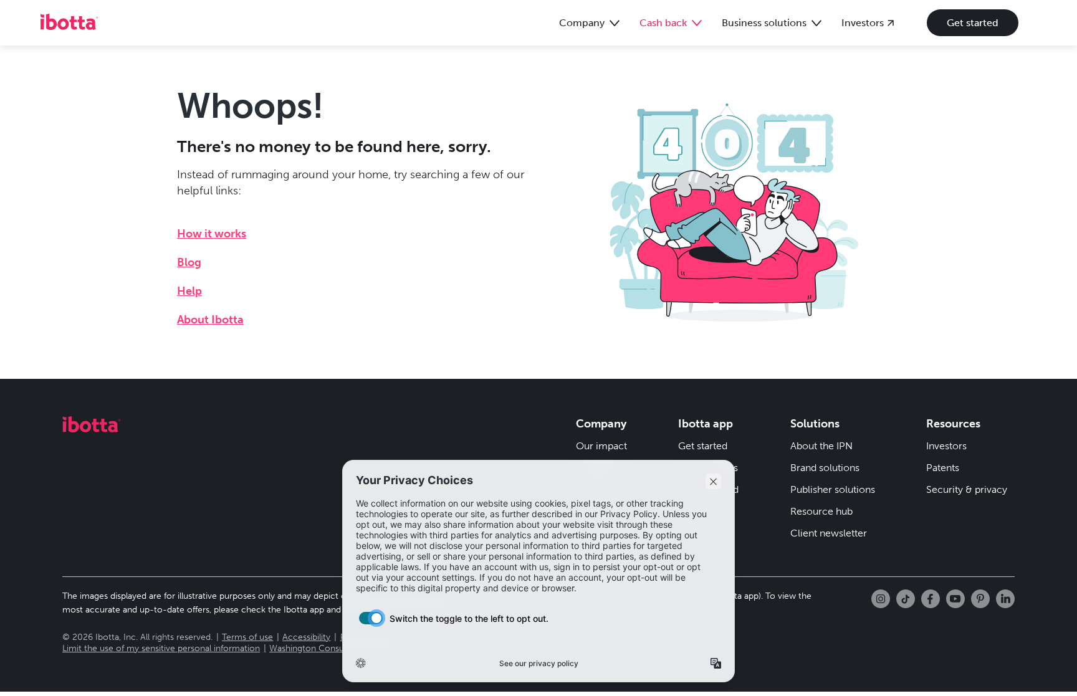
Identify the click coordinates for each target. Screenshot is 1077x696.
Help (189, 291)
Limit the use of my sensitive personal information (161, 648)
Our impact (601, 446)
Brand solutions (824, 468)
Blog (189, 262)
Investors (946, 446)
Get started (972, 23)
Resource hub (821, 511)
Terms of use (247, 637)
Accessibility (306, 637)
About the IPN (821, 446)
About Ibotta (210, 320)
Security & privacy (966, 489)
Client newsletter (828, 533)
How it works (211, 234)
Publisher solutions (832, 489)
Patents (942, 468)
